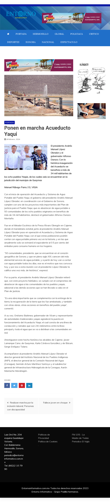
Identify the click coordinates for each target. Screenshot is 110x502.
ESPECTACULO (68, 42)
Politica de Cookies (47, 441)
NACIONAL (48, 42)
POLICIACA (76, 33)
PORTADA (21, 33)
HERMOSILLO (40, 33)
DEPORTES (13, 42)
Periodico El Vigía (80, 441)
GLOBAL (59, 33)
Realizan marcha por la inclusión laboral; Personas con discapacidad (20, 406)
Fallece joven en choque (55, 402)
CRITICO (94, 33)
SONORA (31, 42)
